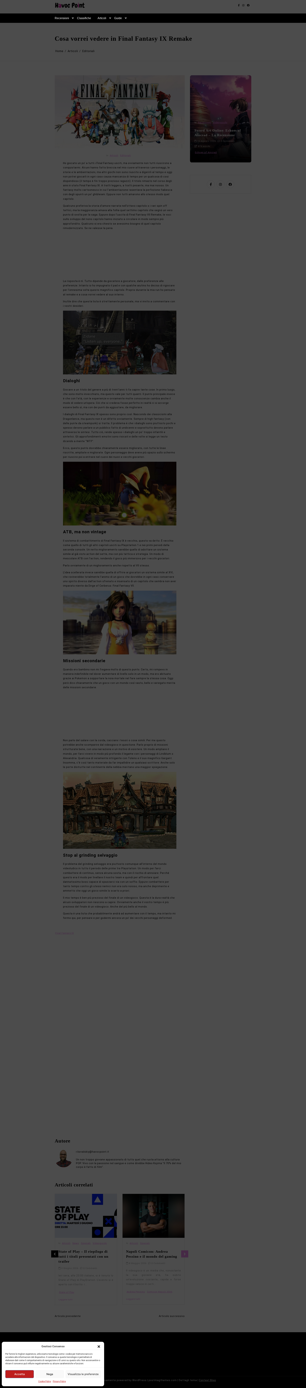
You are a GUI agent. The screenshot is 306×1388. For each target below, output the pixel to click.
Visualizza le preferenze (83, 1374)
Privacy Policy (59, 1381)
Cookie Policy (44, 1381)
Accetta (19, 1374)
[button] (99, 1346)
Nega (49, 1374)
